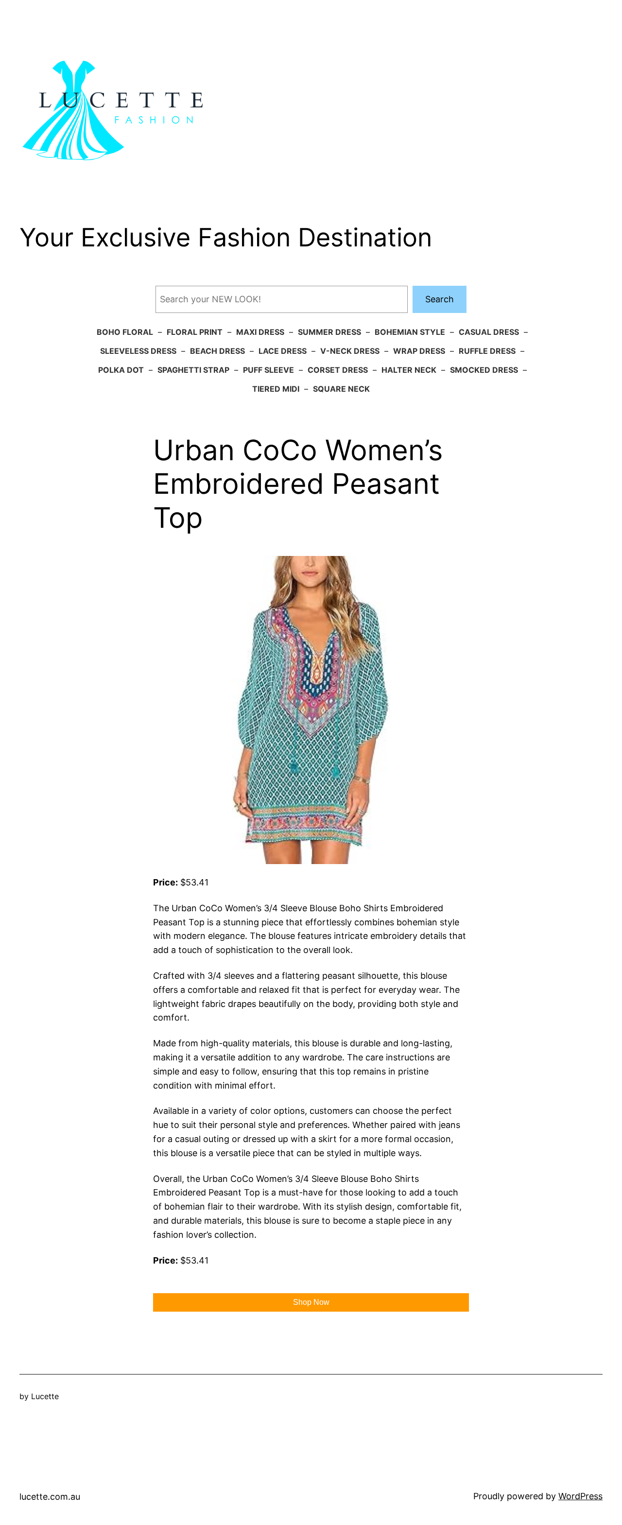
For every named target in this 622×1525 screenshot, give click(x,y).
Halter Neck (408, 370)
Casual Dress (489, 332)
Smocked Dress (484, 370)
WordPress (580, 1496)
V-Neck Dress (350, 351)
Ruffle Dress (487, 351)
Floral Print (195, 332)
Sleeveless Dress (138, 351)
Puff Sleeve (268, 370)
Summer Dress (329, 332)
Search (439, 299)
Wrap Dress (419, 351)
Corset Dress (338, 370)
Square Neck (341, 389)
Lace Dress (283, 351)
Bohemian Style (410, 332)
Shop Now (311, 1302)
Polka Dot (121, 370)
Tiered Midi (275, 389)
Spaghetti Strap (193, 370)
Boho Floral (125, 332)
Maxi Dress (260, 332)
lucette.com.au (49, 1496)
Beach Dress (217, 351)
